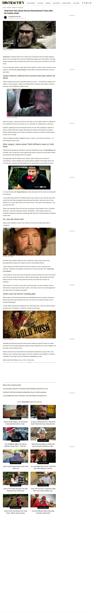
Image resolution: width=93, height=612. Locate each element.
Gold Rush (20, 7)
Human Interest (66, 3)
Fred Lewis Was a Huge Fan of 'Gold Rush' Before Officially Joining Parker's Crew (25, 388)
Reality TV (14, 7)
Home (4, 7)
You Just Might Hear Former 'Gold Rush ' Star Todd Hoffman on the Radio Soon (25, 395)
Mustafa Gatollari (15, 16)
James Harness (21, 69)
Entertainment (31, 3)
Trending (48, 3)
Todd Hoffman (48, 150)
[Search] (82, 3)
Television (40, 3)
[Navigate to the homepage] (13, 2)
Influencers (56, 3)
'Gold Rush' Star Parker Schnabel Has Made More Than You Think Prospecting (24, 392)
